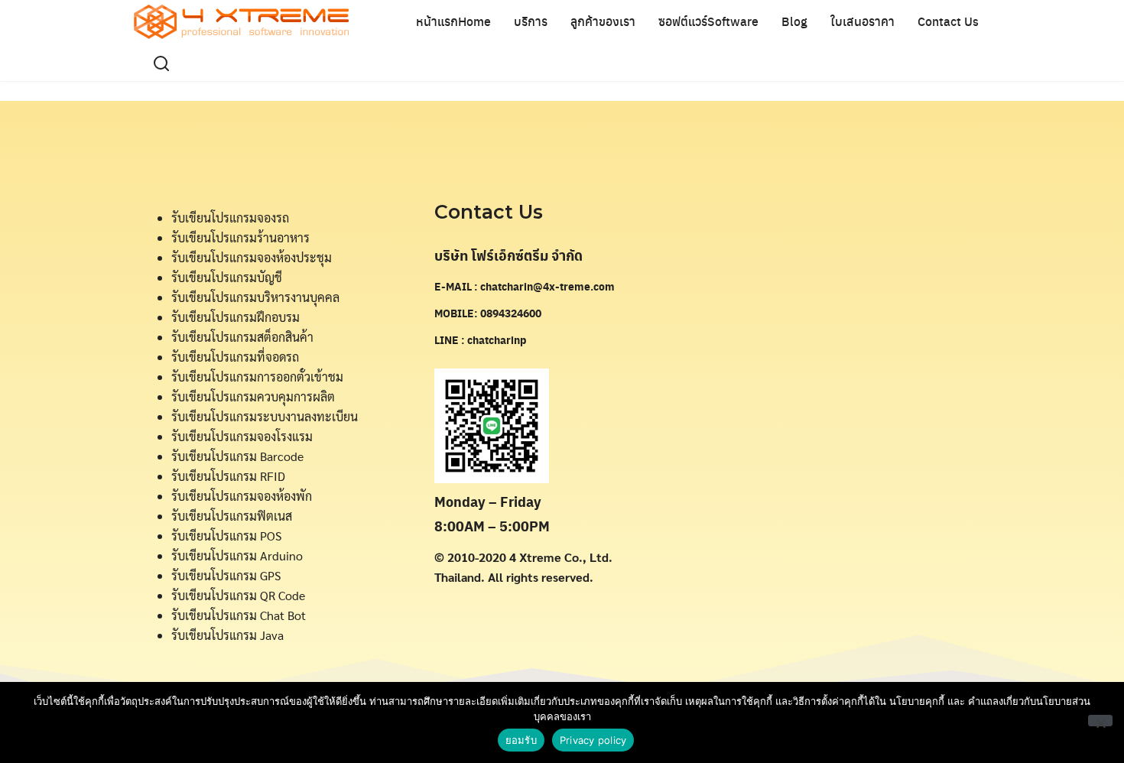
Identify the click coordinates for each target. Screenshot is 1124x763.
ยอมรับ (521, 740)
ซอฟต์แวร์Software (708, 21)
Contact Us (948, 21)
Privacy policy (593, 740)
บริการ (530, 21)
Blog (794, 21)
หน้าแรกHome (453, 21)
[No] (1100, 720)
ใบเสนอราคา (862, 21)
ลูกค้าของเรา (602, 21)
